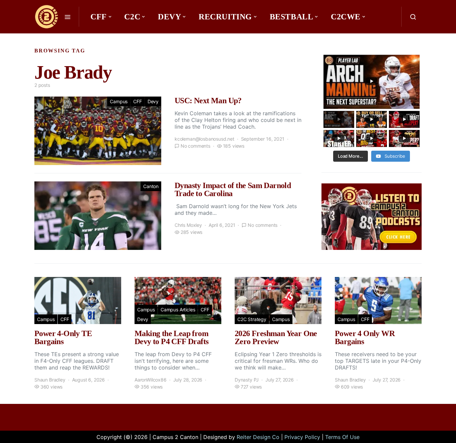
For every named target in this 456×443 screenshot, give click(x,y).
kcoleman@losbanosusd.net (204, 139)
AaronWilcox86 (151, 380)
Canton (151, 186)
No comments (195, 146)
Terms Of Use (342, 437)
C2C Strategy (251, 319)
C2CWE (346, 16)
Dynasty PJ (247, 380)
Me (99, 36)
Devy (169, 16)
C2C (132, 16)
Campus (119, 101)
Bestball (291, 16)
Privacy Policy (302, 437)
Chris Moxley (188, 225)
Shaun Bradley (49, 380)
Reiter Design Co (258, 437)
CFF (98, 16)
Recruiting (225, 16)
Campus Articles (178, 309)
